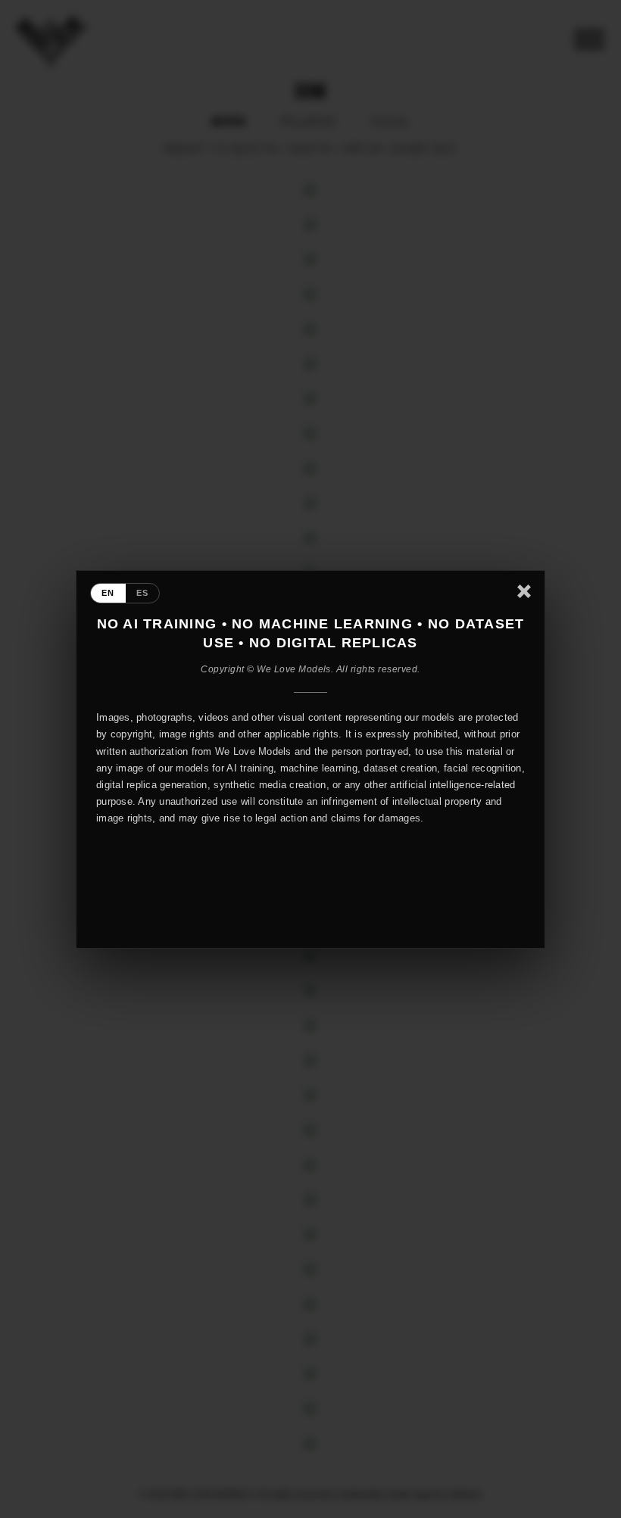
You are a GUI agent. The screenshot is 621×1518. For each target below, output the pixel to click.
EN (108, 592)
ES (142, 592)
